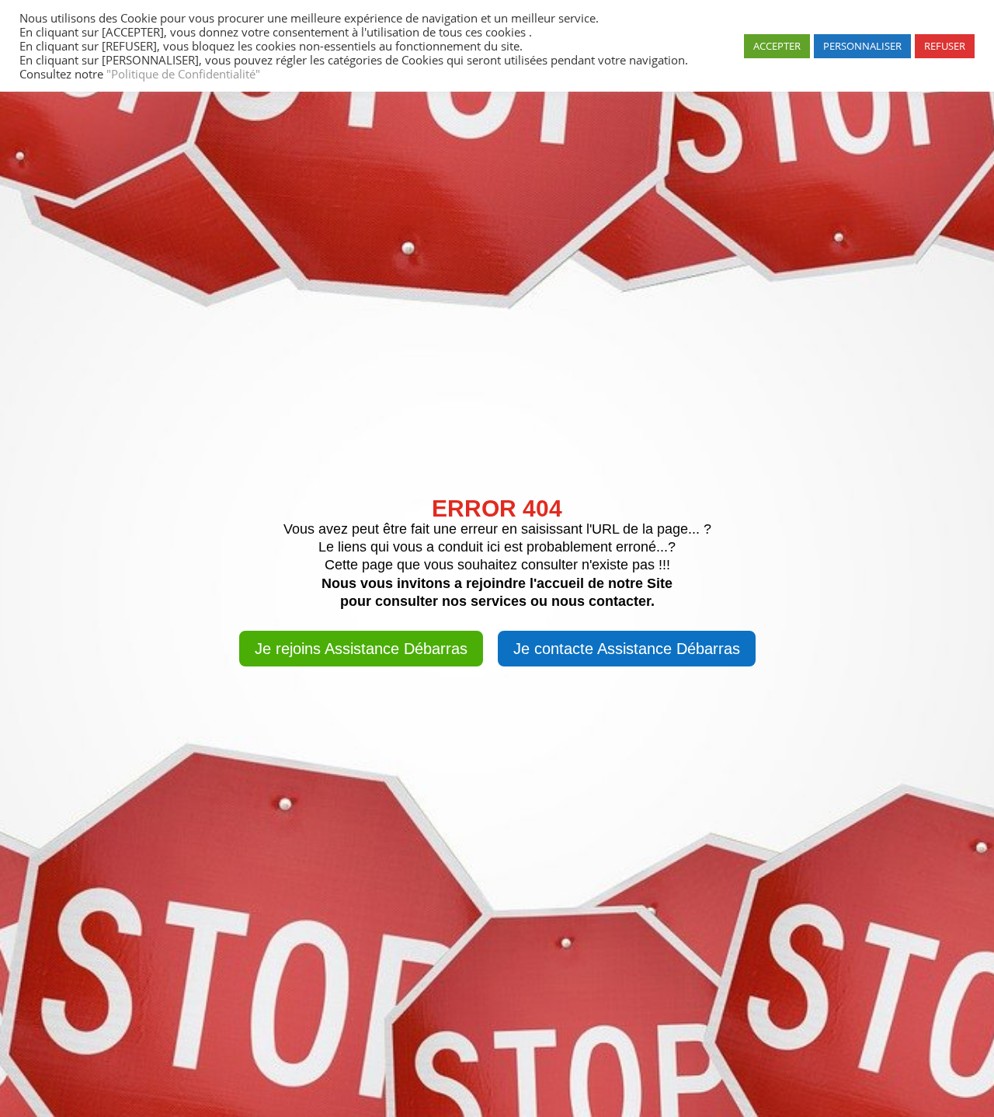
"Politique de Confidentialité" (181, 74)
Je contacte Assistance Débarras (626, 648)
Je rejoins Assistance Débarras (361, 648)
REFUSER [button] (944, 46)
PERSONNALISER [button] (862, 46)
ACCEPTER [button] (777, 46)
